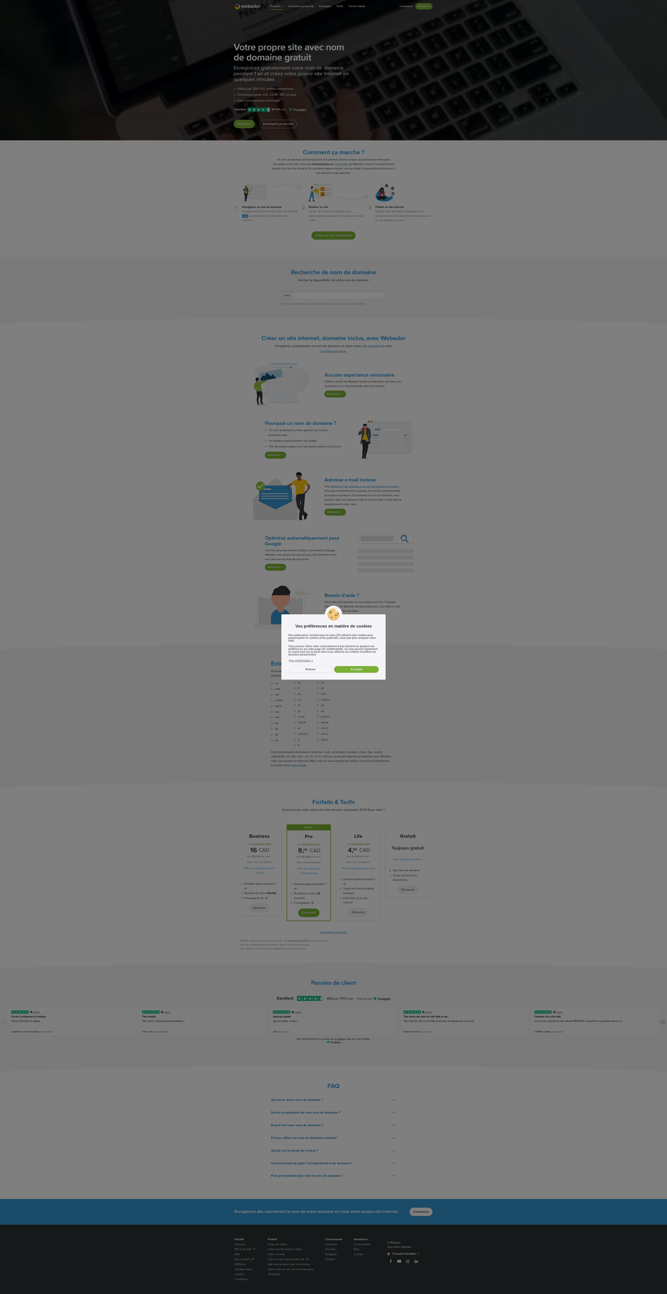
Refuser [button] (310, 669)
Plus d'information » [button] (301, 660)
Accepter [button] (357, 669)
